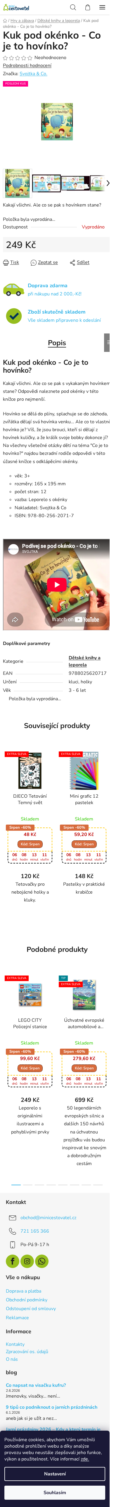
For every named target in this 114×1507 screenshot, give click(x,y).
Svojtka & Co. (33, 73)
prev (6, 1027)
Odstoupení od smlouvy (31, 1313)
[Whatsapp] (42, 1266)
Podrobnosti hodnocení (27, 65)
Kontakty (15, 1349)
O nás (12, 1364)
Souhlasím (55, 1492)
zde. (85, 1459)
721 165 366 (34, 1236)
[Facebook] (12, 1266)
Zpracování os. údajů (27, 1356)
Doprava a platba (23, 1296)
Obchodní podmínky (26, 1304)
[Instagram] (27, 1266)
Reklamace (17, 1322)
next (103, 1027)
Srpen (30, 848)
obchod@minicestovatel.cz (48, 1222)
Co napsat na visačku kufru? (36, 1390)
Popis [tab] (55, 339)
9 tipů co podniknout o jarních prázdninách (51, 1412)
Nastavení (55, 1474)
